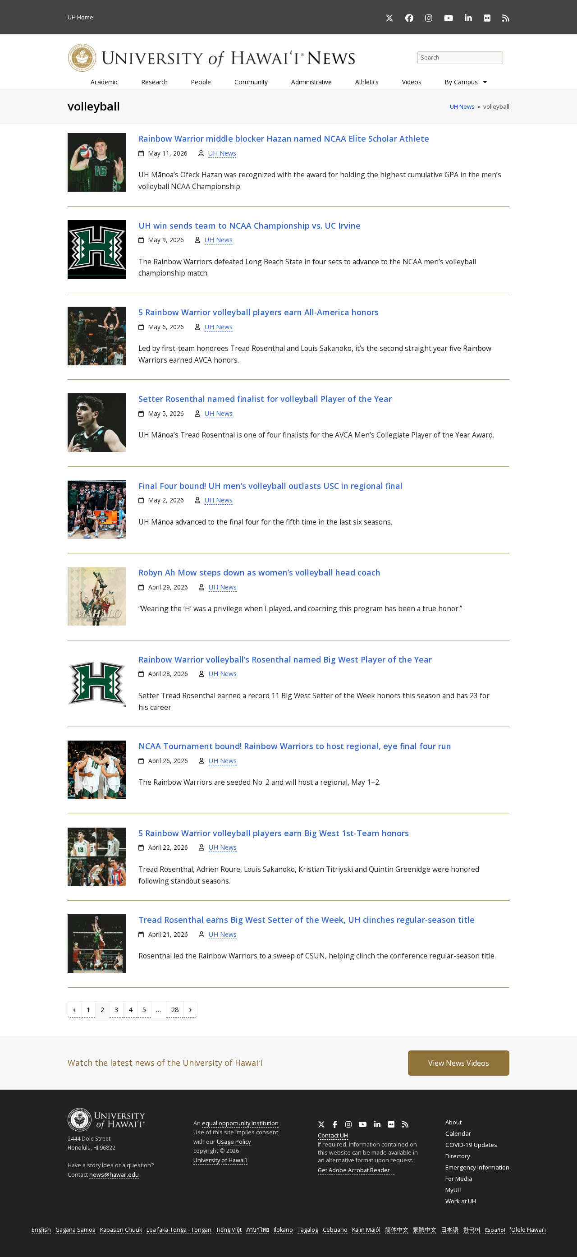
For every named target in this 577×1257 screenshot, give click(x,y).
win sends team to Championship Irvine (249, 225)
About (453, 1122)
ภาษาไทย (257, 1230)
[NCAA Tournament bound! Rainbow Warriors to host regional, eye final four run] (97, 797)
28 (177, 1009)
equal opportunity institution (240, 1123)
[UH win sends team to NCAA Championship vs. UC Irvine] (97, 276)
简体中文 (396, 1230)
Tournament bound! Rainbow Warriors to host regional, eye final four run (294, 746)
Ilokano (283, 1230)
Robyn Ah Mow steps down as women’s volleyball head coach (259, 572)
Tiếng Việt (229, 1230)
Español (495, 1229)
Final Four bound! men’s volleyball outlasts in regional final (270, 485)
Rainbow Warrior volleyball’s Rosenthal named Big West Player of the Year (285, 659)
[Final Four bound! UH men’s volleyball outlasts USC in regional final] (97, 537)
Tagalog (308, 1230)
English (41, 1230)
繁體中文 (424, 1230)
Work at (460, 1201)
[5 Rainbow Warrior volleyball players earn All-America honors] (97, 363)
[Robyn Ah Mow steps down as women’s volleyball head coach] (97, 623)
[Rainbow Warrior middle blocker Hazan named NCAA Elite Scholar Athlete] (97, 189)
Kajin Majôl (366, 1230)
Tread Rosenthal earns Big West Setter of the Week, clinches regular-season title (306, 919)
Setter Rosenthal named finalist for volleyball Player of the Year (265, 398)
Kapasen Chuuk (121, 1230)
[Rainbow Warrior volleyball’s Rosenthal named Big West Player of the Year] (97, 710)
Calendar (458, 1133)
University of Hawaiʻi (220, 1160)
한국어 (472, 1230)
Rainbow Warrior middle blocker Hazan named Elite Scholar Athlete (283, 138)
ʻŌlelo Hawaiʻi (528, 1230)
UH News (222, 153)
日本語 (449, 1230)
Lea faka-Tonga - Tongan (179, 1230)
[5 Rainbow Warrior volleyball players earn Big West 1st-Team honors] (97, 884)
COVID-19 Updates (471, 1145)
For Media (458, 1178)
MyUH (453, 1190)
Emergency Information (477, 1167)
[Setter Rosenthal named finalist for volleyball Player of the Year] (97, 450)
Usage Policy (234, 1141)
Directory (457, 1156)
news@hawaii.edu (114, 1175)
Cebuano (335, 1230)
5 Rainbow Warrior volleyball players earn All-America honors (258, 312)
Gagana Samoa (75, 1230)
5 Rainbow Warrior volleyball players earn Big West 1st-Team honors (273, 833)
